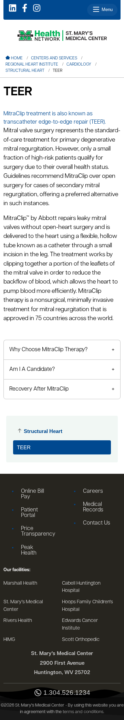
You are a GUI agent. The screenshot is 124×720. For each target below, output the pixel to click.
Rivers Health (17, 620)
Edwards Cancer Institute (80, 624)
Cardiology (78, 65)
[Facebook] (25, 8)
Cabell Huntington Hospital (81, 587)
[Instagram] (37, 8)
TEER (24, 447)
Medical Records (93, 507)
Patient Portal (29, 512)
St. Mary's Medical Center (23, 605)
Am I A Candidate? (32, 369)
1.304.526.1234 (66, 692)
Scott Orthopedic (81, 639)
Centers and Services (54, 58)
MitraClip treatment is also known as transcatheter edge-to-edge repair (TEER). (54, 118)
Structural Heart (25, 71)
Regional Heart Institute (32, 65)
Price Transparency (37, 531)
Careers (93, 491)
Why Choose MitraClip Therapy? (48, 350)
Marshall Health (20, 583)
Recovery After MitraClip (39, 389)
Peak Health (29, 550)
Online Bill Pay (32, 494)
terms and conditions (83, 712)
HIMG (9, 639)
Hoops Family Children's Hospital (87, 605)
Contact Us (96, 523)
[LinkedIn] (13, 8)
